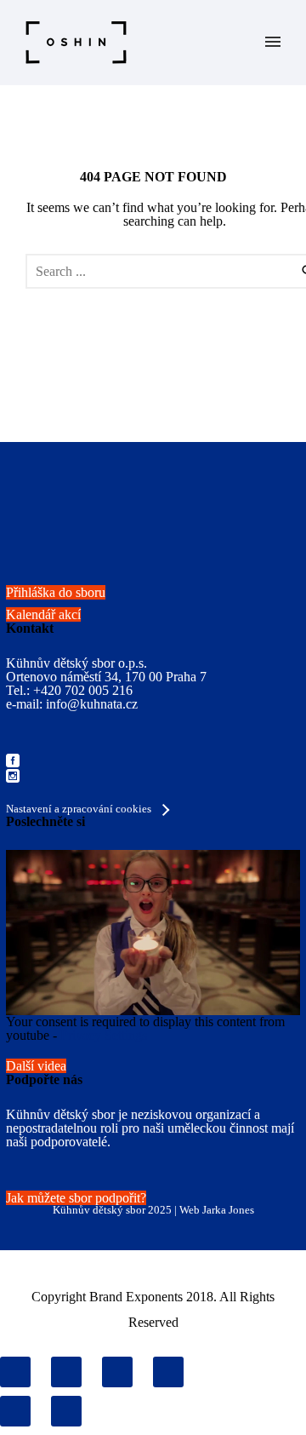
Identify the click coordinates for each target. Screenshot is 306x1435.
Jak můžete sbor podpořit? (76, 1198)
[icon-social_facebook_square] (13, 762)
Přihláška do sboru (55, 592)
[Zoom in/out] (168, 1372)
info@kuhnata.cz (92, 704)
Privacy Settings (103, 1035)
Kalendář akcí (43, 614)
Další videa (36, 1066)
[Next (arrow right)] (66, 1411)
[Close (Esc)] (15, 1372)
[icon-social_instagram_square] (13, 777)
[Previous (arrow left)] (15, 1411)
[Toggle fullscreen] (117, 1372)
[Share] (66, 1372)
